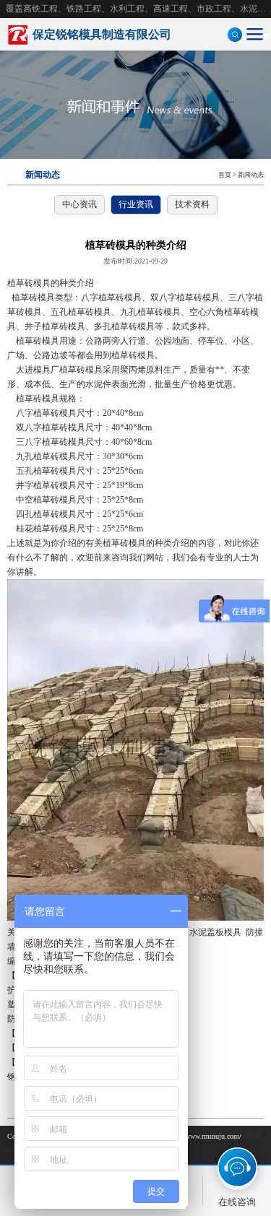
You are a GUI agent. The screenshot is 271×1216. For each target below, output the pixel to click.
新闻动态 (251, 174)
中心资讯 (79, 204)
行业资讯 (136, 204)
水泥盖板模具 (215, 932)
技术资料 (192, 204)
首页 (224, 174)
